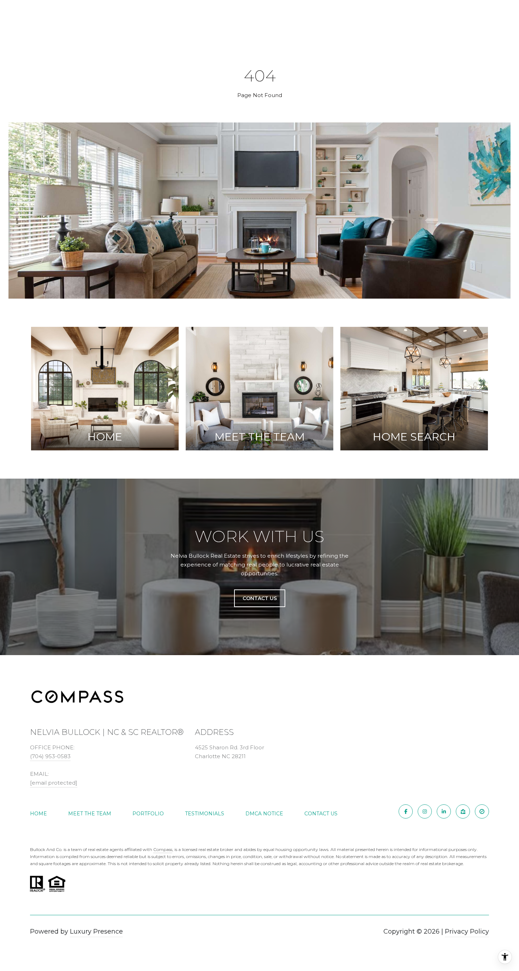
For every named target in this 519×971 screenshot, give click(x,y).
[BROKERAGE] (482, 811)
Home (38, 813)
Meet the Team (89, 813)
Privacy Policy (467, 931)
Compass (162, 849)
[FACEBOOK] (406, 811)
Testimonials (204, 813)
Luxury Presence (96, 931)
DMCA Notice (264, 813)
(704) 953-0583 (50, 756)
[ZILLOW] (463, 811)
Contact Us (321, 813)
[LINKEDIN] (444, 811)
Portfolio (148, 813)
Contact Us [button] (260, 598)
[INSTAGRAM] (425, 811)
